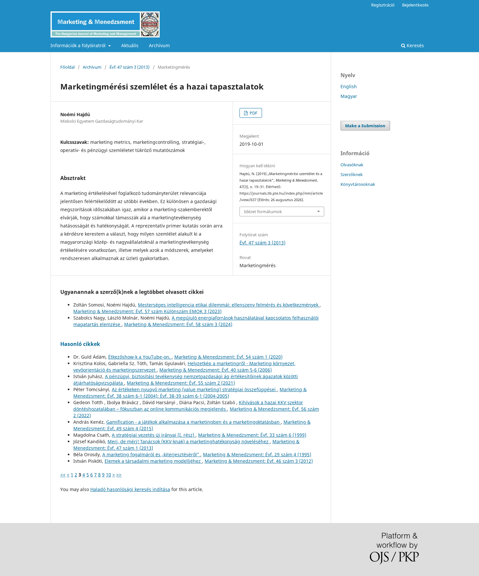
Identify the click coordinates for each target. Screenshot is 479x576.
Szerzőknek (352, 174)
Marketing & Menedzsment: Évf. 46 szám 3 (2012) (259, 461)
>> (119, 475)
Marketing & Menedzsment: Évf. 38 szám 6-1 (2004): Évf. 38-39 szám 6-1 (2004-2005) (190, 392)
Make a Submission (365, 126)
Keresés (414, 45)
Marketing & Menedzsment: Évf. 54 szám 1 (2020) (228, 357)
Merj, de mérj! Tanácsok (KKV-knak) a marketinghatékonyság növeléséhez (189, 441)
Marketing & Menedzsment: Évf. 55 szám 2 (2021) (181, 383)
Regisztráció (383, 5)
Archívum (159, 45)
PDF (253, 113)
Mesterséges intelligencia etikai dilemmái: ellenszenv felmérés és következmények (229, 305)
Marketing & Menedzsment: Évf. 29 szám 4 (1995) (257, 454)
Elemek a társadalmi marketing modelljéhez (153, 461)
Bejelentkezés (415, 5)
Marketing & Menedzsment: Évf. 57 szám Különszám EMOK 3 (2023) (147, 311)
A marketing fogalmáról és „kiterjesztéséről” (151, 454)
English (349, 86)
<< (62, 475)
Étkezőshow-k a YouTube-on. (140, 357)
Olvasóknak (352, 165)
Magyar (349, 96)
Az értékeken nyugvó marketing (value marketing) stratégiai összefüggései (194, 389)
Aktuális (129, 45)
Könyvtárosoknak (358, 184)
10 (108, 475)
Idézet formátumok (263, 211)
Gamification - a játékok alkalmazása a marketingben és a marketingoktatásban (193, 422)
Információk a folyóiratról (79, 45)
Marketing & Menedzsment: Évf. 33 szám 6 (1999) (252, 435)
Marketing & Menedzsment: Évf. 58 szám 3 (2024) (178, 324)
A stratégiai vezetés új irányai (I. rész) (154, 435)
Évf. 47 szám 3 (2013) (129, 67)
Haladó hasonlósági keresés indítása (130, 489)
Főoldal (67, 67)
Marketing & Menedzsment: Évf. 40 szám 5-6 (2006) (215, 370)
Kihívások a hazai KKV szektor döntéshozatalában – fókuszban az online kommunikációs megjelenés (188, 405)
